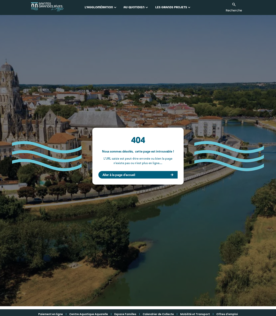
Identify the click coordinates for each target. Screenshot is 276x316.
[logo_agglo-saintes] (57, 7)
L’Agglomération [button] (101, 7)
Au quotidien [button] (136, 7)
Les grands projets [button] (173, 7)
